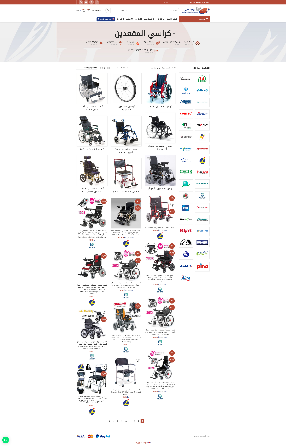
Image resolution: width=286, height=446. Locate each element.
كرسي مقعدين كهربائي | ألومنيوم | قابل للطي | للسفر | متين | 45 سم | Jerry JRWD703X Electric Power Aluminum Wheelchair (160, 278)
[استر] (186, 266)
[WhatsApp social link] (81, 2)
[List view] (112, 67)
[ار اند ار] (186, 208)
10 (113, 421)
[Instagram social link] (91, 2)
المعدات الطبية (166, 68)
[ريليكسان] (186, 219)
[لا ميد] (202, 172)
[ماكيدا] (202, 79)
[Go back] (174, 33)
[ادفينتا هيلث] (202, 102)
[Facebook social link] (97, 2)
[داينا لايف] (202, 90)
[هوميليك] (186, 160)
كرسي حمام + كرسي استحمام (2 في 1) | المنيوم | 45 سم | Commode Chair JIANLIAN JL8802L (126, 392)
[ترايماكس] (186, 243)
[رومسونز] (202, 219)
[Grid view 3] (105, 67)
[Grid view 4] (101, 67)
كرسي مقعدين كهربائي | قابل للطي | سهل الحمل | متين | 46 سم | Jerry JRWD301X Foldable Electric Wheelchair (126, 285)
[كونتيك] (186, 114)
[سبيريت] (186, 231)
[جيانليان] (202, 161)
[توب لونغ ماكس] (202, 242)
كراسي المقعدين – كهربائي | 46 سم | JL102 (160, 227)
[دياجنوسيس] (202, 114)
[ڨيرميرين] (186, 255)
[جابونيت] (202, 126)
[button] (5, 440)
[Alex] (186, 278)
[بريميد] (186, 102)
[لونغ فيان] (186, 184)
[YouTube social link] (86, 2)
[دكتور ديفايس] (186, 126)
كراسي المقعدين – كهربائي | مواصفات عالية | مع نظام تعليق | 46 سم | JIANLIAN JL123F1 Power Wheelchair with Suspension (126, 232)
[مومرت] (186, 78)
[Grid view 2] (108, 67)
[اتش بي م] (202, 137)
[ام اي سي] (202, 184)
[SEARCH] (107, 10)
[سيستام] (202, 231)
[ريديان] (202, 207)
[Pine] (202, 266)
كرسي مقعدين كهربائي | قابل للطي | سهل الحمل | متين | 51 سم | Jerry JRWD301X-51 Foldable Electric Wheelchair (160, 332)
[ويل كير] (186, 91)
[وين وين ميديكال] (202, 254)
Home (174, 68)
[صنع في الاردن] (186, 196)
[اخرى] (202, 196)
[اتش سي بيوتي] (186, 149)
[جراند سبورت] (186, 137)
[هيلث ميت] (202, 149)
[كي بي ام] (186, 172)
